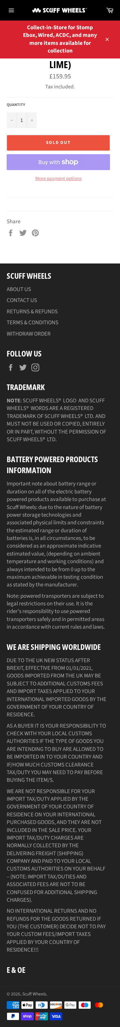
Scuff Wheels (34, 994)
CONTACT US (22, 300)
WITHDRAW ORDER (29, 334)
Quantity (16, 105)
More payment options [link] (58, 178)
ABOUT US (19, 289)
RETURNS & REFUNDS (32, 312)
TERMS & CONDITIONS (32, 323)
